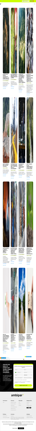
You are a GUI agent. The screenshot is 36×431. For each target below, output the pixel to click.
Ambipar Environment (30, 417)
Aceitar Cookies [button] (21, 428)
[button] (23, 359)
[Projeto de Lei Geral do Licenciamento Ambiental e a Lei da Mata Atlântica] (6, 40)
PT (30, 1)
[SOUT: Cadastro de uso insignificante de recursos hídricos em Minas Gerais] (30, 130)
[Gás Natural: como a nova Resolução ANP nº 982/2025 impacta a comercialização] (14, 130)
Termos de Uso (23, 382)
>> (32, 356)
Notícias (20, 405)
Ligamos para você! (23, 385)
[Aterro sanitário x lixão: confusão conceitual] (6, 130)
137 (30, 356)
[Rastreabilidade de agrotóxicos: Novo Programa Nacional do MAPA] (14, 40)
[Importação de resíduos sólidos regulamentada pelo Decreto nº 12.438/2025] (22, 214)
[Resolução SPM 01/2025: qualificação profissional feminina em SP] (30, 300)
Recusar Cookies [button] (15, 428)
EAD (19, 402)
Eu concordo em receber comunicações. (21, 379)
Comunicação (12, 86)
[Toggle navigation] (34, 4)
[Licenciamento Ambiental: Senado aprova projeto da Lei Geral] (22, 130)
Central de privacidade (6, 417)
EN (32, 1)
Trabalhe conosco (29, 405)
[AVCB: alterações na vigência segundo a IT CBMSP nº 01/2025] (6, 214)
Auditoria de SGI (13, 408)
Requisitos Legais (13, 402)
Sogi (3, 402)
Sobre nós (28, 402)
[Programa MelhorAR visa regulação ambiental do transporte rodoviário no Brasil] (14, 300)
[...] (12, 85)
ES (33, 1)
